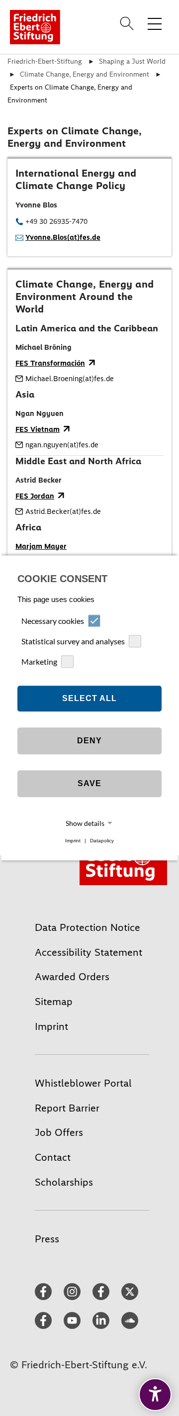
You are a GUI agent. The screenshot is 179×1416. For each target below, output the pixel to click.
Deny (89, 740)
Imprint (73, 840)
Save (89, 783)
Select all (89, 698)
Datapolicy (102, 840)
